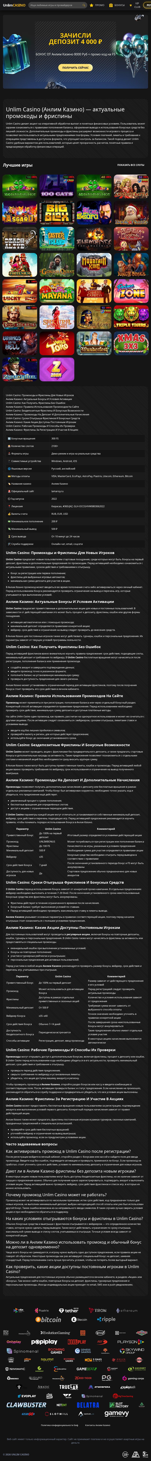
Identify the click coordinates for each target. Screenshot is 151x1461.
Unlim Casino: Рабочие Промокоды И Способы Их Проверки (40, 426)
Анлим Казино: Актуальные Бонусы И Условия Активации (39, 399)
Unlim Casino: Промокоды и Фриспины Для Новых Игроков (40, 395)
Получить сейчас (75, 67)
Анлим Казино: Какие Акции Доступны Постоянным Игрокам (41, 422)
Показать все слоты (130, 165)
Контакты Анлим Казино (97, 1425)
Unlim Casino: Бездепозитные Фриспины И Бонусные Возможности (44, 410)
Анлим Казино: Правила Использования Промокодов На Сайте (42, 406)
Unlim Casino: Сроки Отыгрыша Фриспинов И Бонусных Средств (43, 418)
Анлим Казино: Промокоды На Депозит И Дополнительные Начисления (47, 414)
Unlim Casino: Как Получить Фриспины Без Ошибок (35, 403)
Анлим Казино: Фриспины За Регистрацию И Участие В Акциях (42, 429)
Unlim (14, 5)
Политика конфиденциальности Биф (59, 1425)
